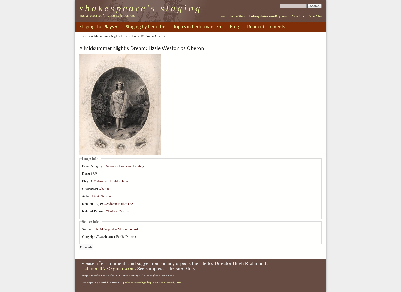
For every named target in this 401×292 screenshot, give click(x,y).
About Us (298, 16)
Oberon (104, 188)
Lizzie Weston (101, 196)
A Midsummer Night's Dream (109, 181)
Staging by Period (145, 27)
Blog (234, 27)
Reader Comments (266, 27)
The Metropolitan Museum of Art (116, 229)
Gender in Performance (119, 203)
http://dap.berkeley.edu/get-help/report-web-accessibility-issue (151, 282)
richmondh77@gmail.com (108, 268)
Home (83, 36)
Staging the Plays (98, 27)
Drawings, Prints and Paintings (125, 166)
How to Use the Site (232, 16)
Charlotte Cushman (118, 211)
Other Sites (315, 16)
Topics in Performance (197, 27)
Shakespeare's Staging (140, 8)
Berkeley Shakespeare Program (268, 16)
